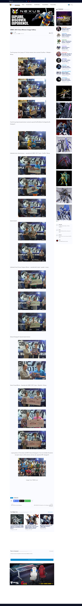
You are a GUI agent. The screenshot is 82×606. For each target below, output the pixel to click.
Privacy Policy (53, 4)
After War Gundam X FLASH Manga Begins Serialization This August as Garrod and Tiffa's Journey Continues (67, 54)
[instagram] (30, 1)
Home (23, 4)
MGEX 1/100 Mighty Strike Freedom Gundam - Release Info (66, 35)
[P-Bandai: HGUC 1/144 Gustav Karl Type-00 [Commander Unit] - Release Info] (58, 66)
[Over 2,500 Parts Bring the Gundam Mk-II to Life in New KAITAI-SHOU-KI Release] (58, 79)
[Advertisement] (32, 44)
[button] (69, 4)
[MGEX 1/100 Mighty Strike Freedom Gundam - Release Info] (58, 35)
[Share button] (32, 501)
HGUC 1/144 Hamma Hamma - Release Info (66, 42)
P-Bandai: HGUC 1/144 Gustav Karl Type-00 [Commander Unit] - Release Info (66, 67)
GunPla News (37, 4)
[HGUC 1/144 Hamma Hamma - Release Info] (58, 41)
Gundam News (29, 4)
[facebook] (26, 1)
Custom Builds (45, 4)
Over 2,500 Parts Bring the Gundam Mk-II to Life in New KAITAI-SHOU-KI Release (66, 80)
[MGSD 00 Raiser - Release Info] (58, 47)
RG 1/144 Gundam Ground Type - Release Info (66, 61)
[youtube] (28, 1)
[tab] (23, 5)
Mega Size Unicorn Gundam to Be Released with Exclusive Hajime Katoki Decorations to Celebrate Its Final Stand (67, 29)
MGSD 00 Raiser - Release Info (66, 48)
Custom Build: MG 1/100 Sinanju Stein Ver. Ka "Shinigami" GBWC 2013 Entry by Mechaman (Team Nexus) (17, 527)
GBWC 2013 (15, 27)
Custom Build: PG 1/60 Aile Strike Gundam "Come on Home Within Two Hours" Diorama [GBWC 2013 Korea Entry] (31, 527)
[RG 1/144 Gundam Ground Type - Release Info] (58, 60)
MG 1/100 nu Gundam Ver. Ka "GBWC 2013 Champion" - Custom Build (46, 526)
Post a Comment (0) (31, 559)
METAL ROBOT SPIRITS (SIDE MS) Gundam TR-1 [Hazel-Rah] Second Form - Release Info (67, 73)
